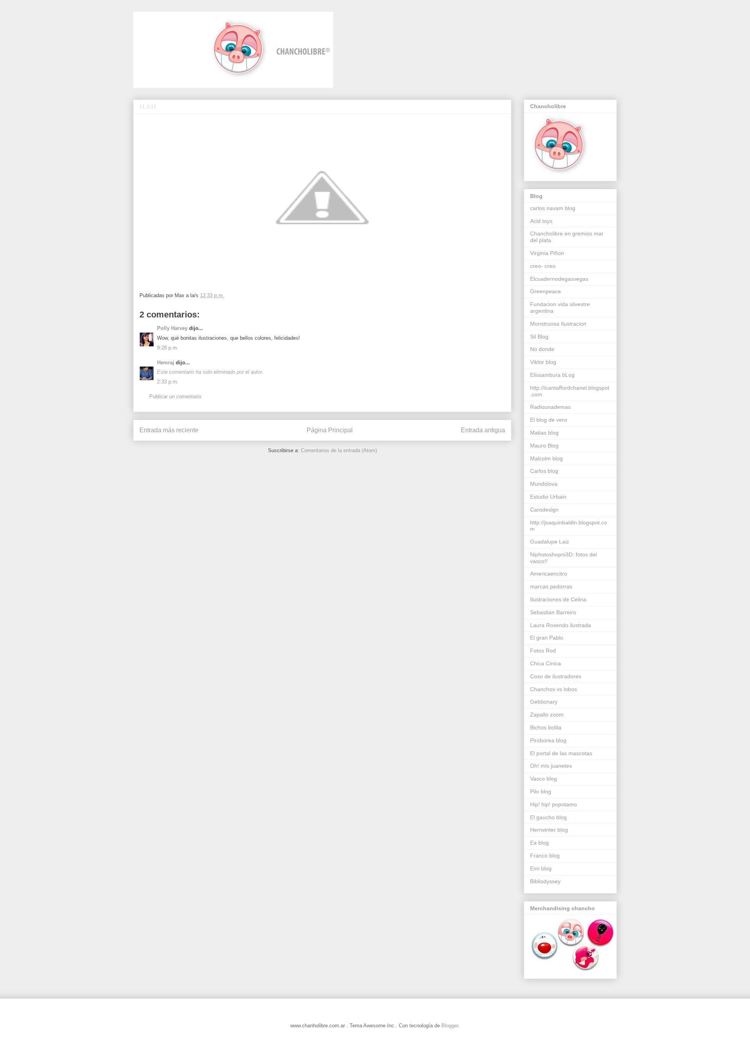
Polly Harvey (172, 328)
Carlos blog (544, 471)
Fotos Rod (543, 650)
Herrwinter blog (549, 830)
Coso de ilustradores (555, 676)
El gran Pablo (546, 638)
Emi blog (541, 868)
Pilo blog (540, 791)
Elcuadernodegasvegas (559, 279)
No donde (542, 349)
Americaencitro (548, 573)
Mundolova (543, 484)
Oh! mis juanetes (551, 766)
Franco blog (545, 855)
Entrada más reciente (168, 430)
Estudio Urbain (548, 497)
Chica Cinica (545, 663)
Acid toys (541, 221)
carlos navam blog (552, 208)
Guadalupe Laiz (549, 541)
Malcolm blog (546, 458)
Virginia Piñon (547, 253)
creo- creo (542, 266)
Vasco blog (543, 778)
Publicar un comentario (175, 396)
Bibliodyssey (545, 881)
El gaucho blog (548, 817)
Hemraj (165, 362)
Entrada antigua (483, 430)
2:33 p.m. (168, 382)
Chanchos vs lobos (553, 689)
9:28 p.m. (168, 348)
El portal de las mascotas (561, 753)
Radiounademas (550, 407)
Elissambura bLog (552, 375)
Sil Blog (539, 336)
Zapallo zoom (547, 714)
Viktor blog (543, 362)
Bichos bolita (545, 727)
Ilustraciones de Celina (558, 599)
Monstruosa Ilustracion (558, 324)
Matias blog (544, 433)
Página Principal (330, 430)
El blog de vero (548, 420)
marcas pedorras (551, 586)
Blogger (449, 1026)
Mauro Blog (544, 445)
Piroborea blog (548, 740)
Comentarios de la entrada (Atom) (339, 450)
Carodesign (544, 509)
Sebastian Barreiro (553, 612)
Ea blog (539, 843)
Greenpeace (545, 291)
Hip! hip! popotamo (553, 804)
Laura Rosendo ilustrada (560, 625)
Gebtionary (543, 702)
